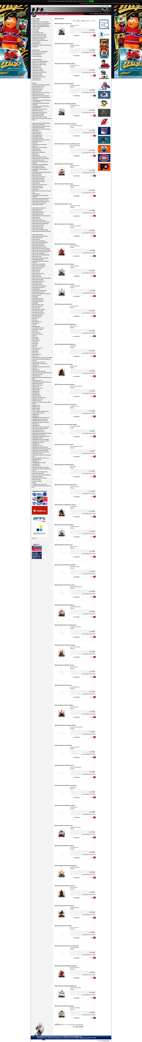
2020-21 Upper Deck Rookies (39, 264)
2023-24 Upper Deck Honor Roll (39, 203)
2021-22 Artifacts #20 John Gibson (64, 224)
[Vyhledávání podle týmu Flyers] (104, 171)
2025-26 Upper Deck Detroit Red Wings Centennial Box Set (41, 107)
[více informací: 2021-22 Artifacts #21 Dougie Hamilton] (61, 252)
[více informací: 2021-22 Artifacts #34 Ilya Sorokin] (61, 452)
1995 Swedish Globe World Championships (42, 433)
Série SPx (35, 335)
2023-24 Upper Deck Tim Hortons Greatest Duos (42, 191)
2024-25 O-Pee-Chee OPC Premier (40, 147)
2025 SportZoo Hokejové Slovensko (40, 61)
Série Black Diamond (37, 317)
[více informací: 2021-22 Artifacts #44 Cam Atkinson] (61, 613)
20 (78, 1024)
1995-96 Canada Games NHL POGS (40, 447)
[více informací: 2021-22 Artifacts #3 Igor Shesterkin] (61, 392)
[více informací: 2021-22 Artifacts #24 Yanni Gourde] (61, 292)
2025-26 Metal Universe (37, 89)
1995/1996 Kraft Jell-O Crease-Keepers (41, 439)
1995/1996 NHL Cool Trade (38, 442)
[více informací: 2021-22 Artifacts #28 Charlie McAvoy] (61, 352)
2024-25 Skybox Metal (37, 136)
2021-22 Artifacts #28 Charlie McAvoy (65, 344)
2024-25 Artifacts (36, 149)
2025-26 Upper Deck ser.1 (38, 87)
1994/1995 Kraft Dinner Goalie (39, 434)
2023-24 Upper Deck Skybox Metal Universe (42, 172)
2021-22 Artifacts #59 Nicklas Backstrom (66, 865)
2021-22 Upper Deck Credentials (39, 72)
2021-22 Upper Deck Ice (38, 237)
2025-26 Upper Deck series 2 (39, 86)
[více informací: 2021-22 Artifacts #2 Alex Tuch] (61, 211)
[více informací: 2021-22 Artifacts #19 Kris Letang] (61, 191)
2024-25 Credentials (37, 133)
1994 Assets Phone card (38, 453)
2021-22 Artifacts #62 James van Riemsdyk (66, 946)
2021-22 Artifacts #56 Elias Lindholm (65, 805)
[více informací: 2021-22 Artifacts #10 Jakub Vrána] (61, 51)
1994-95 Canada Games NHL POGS (40, 450)
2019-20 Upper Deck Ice (38, 284)
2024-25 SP (35, 146)
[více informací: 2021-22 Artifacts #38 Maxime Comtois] (61, 512)
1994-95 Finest (36, 365)
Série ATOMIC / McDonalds (38, 327)
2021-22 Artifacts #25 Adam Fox (63, 304)
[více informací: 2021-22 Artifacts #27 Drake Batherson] (61, 332)
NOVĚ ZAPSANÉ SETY (37, 59)
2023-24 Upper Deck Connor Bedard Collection (40, 196)
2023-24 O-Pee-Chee (37, 175)
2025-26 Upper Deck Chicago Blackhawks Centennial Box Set (41, 101)
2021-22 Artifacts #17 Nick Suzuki (64, 164)
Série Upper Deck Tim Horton (39, 309)
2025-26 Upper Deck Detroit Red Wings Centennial (41, 104)
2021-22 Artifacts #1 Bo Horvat (63, 23)
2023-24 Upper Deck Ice (38, 186)
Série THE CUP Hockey (37, 306)
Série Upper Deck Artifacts (38, 312)
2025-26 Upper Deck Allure (38, 94)
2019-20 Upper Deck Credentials (39, 285)
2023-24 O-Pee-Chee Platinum (39, 176)
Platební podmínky (37, 479)
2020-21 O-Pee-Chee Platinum (39, 265)
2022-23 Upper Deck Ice (38, 211)
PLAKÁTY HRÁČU (36, 28)
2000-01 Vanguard (36, 408)
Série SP (34, 324)
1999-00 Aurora (36, 414)
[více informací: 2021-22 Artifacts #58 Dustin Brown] (61, 853)
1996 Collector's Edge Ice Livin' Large (41, 422)
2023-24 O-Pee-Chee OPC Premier (40, 184)
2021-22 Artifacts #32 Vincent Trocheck (65, 404)
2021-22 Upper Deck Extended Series (40, 242)
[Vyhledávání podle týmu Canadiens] (104, 162)
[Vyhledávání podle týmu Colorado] (104, 99)
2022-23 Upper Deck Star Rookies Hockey (41, 215)
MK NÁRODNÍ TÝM (37, 43)
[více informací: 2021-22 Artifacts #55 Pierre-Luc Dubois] (61, 793)
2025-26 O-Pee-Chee (37, 91)
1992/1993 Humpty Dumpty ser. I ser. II (41, 457)
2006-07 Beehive (36, 389)
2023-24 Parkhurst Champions (39, 167)
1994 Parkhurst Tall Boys (38, 70)
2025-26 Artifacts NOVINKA (38, 113)
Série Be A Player (36, 340)
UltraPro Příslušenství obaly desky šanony (42, 23)
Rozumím (91, 1)
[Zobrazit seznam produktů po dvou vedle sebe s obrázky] (57, 1024)
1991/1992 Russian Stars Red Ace (40, 478)
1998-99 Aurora (36, 423)
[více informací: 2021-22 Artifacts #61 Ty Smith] (61, 933)
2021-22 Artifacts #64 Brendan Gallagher (66, 966)
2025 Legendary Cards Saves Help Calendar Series (42, 119)
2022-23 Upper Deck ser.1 (38, 226)
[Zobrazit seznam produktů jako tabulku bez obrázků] (55, 1024)
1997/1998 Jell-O (36, 425)
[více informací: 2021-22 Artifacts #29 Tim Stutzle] (61, 372)
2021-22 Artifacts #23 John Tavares (64, 264)
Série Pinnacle (36, 351)
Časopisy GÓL (36, 29)
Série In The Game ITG (37, 348)
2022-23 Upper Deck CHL (38, 214)
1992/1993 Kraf (36, 461)
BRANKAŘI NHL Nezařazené (39, 38)
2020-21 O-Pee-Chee (37, 276)
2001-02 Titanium (36, 405)
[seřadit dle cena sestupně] (94, 20)
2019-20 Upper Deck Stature (38, 281)
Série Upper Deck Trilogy (38, 310)
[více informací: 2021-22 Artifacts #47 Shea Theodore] (61, 653)
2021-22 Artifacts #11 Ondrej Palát (64, 83)
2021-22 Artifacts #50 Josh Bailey (64, 705)
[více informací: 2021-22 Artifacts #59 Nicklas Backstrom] (61, 873)
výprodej (83, 20)
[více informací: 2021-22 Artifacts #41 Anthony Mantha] (61, 572)
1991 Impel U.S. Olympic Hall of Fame (41, 467)
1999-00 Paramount (37, 78)
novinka (78, 20)
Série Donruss (36, 352)
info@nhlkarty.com (77, 1036)
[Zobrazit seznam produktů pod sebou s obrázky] (59, 1024)
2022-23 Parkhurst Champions (39, 207)
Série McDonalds (36, 326)
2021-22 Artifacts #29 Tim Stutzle (64, 364)
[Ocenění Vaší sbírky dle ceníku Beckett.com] (104, 38)
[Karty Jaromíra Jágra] (104, 90)
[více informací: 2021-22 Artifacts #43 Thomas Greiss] (61, 592)
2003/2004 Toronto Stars (38, 399)
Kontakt (34, 482)
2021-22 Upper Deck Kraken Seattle (40, 236)
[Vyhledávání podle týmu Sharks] (104, 144)
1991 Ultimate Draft (37, 465)
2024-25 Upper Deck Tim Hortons (40, 156)
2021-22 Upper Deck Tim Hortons (40, 247)
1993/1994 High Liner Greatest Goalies (41, 451)
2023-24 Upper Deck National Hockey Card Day (42, 486)
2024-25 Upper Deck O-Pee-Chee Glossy (41, 139)
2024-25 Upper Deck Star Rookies (40, 144)
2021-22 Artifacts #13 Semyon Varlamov (66, 123)
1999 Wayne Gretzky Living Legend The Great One (41, 367)
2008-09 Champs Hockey (38, 383)
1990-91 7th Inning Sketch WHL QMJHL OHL (42, 372)
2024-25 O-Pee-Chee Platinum (39, 152)
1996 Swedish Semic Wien (38, 430)
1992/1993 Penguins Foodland (39, 462)
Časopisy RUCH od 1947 (38, 32)
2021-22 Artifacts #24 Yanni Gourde (64, 284)
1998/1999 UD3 (36, 416)
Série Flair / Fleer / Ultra (37, 334)
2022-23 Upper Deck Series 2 (39, 225)
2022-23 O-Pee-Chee (37, 218)
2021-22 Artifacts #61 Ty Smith (63, 925)
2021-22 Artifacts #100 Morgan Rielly (65, 63)
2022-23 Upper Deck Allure (38, 212)
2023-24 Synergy (36, 193)
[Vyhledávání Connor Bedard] (104, 69)
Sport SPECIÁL (36, 31)
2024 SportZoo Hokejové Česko (39, 64)
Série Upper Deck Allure (38, 298)
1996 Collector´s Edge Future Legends (41, 426)
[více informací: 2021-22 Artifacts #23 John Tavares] (61, 272)
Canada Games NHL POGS (38, 412)
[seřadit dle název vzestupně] (90, 20)
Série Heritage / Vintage (38, 329)
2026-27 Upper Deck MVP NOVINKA (40, 51)
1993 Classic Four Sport (38, 374)
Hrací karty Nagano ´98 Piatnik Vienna (41, 411)
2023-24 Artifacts (36, 183)
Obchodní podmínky (37, 481)
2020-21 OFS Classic (37, 268)
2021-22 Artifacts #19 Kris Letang (64, 184)
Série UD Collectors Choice (38, 313)
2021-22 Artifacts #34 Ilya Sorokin (64, 444)
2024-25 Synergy (36, 155)
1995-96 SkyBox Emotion (38, 437)
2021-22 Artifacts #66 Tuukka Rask (64, 1006)
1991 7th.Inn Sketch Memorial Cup (40, 471)
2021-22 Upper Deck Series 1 (39, 245)
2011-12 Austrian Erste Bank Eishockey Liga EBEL (42, 378)
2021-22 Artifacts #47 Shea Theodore (65, 645)
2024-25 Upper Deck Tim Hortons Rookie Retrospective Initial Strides (41, 124)
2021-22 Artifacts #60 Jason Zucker (64, 905)
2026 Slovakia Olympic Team (39, 53)
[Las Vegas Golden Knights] (104, 117)
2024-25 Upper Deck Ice (38, 135)
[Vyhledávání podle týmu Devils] (104, 126)
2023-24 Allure (36, 189)
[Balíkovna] (40, 536)
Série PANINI (35, 303)
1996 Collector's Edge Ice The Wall (40, 428)
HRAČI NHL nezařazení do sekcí (39, 37)
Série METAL (35, 296)
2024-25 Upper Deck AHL (38, 138)
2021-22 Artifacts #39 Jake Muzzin (64, 524)
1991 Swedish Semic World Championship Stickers (42, 469)
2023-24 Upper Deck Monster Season (40, 199)
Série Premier (35, 337)
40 (81, 1024)
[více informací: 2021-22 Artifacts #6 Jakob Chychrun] (61, 893)
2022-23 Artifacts (36, 217)
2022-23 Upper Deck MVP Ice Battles (40, 229)
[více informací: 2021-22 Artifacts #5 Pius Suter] (61, 693)
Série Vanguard (36, 349)
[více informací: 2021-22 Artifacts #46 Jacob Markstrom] (61, 633)
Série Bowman (36, 323)
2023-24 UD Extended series (39, 181)
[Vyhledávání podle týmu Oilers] (104, 153)
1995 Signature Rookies (38, 445)
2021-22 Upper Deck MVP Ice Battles (40, 258)
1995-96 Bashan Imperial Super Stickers (41, 436)
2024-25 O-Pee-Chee (37, 150)
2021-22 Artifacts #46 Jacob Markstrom (65, 625)
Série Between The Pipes (38, 301)
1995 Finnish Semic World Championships (42, 448)
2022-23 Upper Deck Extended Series (40, 223)
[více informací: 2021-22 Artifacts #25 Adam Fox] (61, 312)
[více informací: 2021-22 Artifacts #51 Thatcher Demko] (61, 733)
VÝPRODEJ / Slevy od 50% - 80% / (40, 484)
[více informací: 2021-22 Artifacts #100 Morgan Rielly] (61, 71)
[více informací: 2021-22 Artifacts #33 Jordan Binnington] (61, 432)
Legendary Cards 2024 (37, 56)
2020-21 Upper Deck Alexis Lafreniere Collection (41, 262)
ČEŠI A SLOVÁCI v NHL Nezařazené (40, 40)
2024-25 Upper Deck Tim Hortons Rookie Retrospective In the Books (41, 127)
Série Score (35, 318)
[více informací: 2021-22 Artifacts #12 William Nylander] (61, 111)
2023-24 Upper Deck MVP (38, 204)
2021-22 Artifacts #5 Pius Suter (63, 685)
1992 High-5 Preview (37, 459)
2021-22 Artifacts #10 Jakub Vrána (64, 43)
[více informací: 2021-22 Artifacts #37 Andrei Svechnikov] (61, 492)
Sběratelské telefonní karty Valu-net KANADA (42, 357)
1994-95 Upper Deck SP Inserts (39, 76)
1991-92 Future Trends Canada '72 (40, 363)
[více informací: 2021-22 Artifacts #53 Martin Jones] (61, 773)
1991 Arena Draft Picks (37, 476)
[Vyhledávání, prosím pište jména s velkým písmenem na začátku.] (104, 30)
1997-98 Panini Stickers (37, 73)
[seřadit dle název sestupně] (89, 20)
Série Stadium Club (37, 354)
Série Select (35, 345)
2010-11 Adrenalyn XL (37, 380)
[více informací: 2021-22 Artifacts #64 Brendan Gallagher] (61, 973)
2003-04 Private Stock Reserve (39, 397)
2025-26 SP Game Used (37, 110)
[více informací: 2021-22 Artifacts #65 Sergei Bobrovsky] (61, 993)
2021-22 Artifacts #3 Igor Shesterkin (64, 384)
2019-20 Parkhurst (36, 289)
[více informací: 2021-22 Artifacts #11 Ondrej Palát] (61, 91)
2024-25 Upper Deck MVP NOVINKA (40, 164)
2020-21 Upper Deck (37, 275)
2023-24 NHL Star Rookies (38, 166)
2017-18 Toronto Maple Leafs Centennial (41, 293)
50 (82, 1024)
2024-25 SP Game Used (37, 141)
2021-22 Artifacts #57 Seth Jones (64, 825)
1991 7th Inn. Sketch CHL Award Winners (41, 474)
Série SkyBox (35, 341)
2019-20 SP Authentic (37, 282)
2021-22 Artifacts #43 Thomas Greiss (65, 585)
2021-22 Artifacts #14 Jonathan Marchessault (67, 143)
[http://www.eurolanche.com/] (37, 558)
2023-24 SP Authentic (37, 173)
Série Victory (35, 320)
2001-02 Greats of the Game (39, 362)
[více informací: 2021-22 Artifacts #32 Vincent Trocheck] (61, 412)
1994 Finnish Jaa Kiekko (38, 69)
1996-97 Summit (36, 369)
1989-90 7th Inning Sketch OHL (39, 371)
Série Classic (35, 343)
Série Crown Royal (37, 332)
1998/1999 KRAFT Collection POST (40, 420)
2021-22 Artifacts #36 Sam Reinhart (64, 464)
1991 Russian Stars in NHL (38, 473)
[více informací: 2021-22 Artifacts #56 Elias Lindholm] (61, 813)
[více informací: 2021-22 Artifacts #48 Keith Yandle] (61, 673)
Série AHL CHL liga (37, 295)
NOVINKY (35, 83)
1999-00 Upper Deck (37, 67)
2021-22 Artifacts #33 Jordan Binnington (66, 424)
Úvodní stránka (57, 16)
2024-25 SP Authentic (37, 132)
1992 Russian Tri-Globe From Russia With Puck (42, 456)
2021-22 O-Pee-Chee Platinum (39, 240)
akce (74, 20)
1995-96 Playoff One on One (39, 431)
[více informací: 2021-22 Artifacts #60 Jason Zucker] (61, 913)
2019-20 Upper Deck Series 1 (39, 292)
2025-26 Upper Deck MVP (38, 115)
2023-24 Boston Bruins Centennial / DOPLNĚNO (40, 170)
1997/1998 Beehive (36, 394)
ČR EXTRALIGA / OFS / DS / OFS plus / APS (42, 45)
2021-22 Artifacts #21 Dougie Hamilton (65, 244)
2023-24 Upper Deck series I (38, 178)
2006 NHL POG (36, 386)
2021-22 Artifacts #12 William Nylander (65, 103)
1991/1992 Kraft (36, 464)
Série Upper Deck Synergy (38, 299)
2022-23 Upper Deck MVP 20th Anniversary (42, 231)
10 (76, 1024)
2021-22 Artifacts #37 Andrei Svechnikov (66, 484)
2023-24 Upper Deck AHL (38, 187)
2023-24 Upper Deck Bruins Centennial (41, 201)
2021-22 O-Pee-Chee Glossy (39, 253)
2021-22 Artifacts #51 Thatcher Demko (65, 725)
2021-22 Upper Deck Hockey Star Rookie (41, 248)
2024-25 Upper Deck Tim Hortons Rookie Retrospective (41, 130)
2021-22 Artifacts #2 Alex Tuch (63, 204)
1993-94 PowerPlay (37, 375)
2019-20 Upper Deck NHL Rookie (40, 290)
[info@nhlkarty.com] (104, 6)
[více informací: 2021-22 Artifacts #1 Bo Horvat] (61, 31)
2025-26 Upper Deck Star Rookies (40, 109)
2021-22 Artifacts (64, 16)
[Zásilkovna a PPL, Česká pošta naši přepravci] (40, 522)
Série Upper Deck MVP (37, 315)
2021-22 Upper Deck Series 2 (39, 244)
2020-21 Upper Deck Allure (38, 267)
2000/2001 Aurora (36, 406)
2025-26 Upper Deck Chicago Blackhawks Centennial (41, 98)
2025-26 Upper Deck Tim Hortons (40, 112)
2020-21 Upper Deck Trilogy (38, 273)
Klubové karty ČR (36, 42)
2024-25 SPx (35, 142)
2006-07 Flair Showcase (38, 388)
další (77, 1026)
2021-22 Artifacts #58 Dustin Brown (64, 845)
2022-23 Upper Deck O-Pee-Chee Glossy (41, 221)
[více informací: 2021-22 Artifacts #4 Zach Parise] (61, 552)
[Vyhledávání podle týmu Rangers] (104, 135)
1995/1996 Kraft (36, 444)
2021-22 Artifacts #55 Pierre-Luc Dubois (66, 785)
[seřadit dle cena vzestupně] (95, 20)
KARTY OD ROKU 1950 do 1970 (39, 34)
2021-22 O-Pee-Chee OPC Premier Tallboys (42, 250)
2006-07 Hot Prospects (37, 385)
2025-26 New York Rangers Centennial (41, 95)
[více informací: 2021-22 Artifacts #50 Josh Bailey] (61, 713)
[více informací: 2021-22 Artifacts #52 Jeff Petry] (61, 753)
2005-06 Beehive (36, 391)
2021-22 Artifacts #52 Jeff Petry (63, 745)
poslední (81, 1026)
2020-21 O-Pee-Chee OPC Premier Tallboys (42, 278)
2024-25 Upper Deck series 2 (39, 160)
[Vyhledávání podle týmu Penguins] (104, 108)
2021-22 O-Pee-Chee (37, 256)
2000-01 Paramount (37, 79)
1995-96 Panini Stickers (37, 75)
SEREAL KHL (35, 46)
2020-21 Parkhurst (36, 270)
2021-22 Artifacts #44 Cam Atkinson (64, 605)
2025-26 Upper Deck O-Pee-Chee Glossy (41, 92)
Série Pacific (35, 331)
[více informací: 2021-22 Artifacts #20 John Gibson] (61, 232)
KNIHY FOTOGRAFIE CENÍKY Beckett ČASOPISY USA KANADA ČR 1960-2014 (41, 26)
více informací (76, 35)
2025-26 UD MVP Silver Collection (40, 116)
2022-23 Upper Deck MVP (38, 228)
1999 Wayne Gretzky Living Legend (40, 419)
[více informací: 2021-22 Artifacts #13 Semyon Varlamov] (61, 131)
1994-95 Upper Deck (37, 54)
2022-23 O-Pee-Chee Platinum (39, 220)
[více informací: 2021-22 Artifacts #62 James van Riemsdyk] (61, 953)
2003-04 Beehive (36, 392)
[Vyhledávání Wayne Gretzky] (104, 79)
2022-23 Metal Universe (37, 209)
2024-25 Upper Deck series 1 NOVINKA (41, 158)
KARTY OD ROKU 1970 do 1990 (39, 35)
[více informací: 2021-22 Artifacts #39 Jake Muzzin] (61, 532)
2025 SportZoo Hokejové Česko (39, 62)
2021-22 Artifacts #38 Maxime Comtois (65, 504)
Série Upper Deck (36, 307)
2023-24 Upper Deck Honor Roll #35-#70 (41, 198)
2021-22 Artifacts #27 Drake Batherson (65, 324)
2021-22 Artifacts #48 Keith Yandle (64, 665)
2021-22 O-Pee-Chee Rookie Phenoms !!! (41, 251)
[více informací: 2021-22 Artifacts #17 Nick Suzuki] (61, 171)
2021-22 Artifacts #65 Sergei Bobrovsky (66, 986)
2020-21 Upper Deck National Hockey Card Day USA (42, 360)
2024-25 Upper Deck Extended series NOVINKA (40, 162)
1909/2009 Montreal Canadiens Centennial (42, 381)
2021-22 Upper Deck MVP (38, 259)
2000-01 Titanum (36, 409)
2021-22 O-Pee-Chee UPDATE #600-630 (41, 254)
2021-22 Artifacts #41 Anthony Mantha (65, 565)
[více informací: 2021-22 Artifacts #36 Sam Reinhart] (61, 472)
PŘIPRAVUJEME (36, 50)
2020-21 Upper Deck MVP (38, 279)
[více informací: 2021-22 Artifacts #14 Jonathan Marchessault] (61, 151)
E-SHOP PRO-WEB (105, 1040)
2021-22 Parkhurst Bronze (38, 234)
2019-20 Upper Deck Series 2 (39, 287)
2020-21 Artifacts (36, 271)
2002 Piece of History (37, 400)
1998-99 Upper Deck (37, 65)
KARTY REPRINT (36, 18)
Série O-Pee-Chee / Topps (38, 304)
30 (79, 1024)
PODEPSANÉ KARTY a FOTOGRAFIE (41, 21)
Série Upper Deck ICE (37, 321)
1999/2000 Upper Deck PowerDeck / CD (41, 417)
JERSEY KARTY (36, 20)
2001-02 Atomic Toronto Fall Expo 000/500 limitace (42, 403)
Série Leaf (35, 346)
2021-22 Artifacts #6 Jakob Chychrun (65, 885)
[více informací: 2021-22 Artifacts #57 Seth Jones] (61, 833)
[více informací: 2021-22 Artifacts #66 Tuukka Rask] (61, 1014)
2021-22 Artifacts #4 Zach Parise (63, 544)
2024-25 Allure (36, 153)
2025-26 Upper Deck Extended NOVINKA (41, 84)
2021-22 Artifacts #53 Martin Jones (64, 765)
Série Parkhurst (36, 338)
